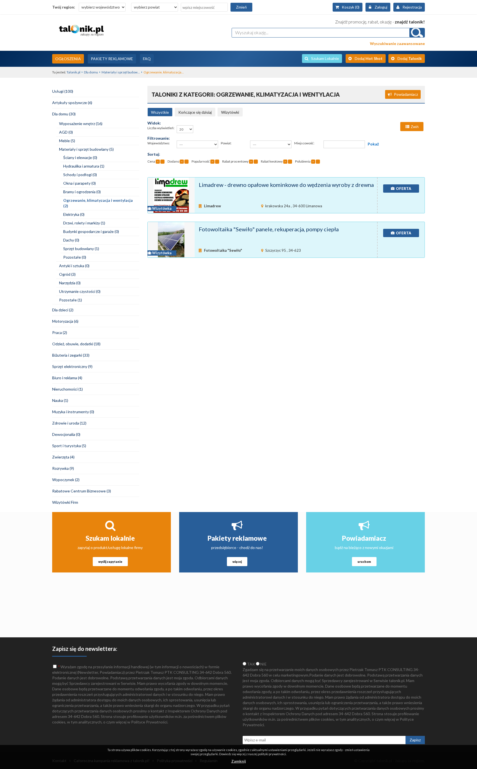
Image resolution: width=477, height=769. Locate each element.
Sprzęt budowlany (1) (81, 248)
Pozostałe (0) (74, 257)
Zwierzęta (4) (63, 457)
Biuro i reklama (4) (67, 377)
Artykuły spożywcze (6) (72, 102)
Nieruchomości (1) (67, 389)
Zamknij (238, 761)
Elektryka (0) (73, 214)
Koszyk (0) (350, 7)
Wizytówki (230, 112)
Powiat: (226, 143)
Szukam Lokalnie (325, 58)
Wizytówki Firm (65, 502)
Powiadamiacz (406, 94)
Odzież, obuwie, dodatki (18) (76, 343)
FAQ (147, 58)
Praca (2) (59, 332)
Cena (151, 161)
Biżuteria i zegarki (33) (70, 355)
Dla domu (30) (64, 114)
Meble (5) (67, 140)
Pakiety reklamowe (237, 538)
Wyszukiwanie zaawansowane (397, 43)
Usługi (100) (62, 91)
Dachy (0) (71, 240)
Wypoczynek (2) (66, 479)
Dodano (173, 161)
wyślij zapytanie (110, 561)
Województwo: (158, 143)
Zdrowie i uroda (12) (69, 423)
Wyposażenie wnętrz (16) (80, 123)
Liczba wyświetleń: (160, 128)
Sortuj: (153, 154)
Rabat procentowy (235, 161)
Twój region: (63, 7)
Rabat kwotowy (272, 161)
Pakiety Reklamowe (112, 58)
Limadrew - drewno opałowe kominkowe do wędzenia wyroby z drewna (286, 184)
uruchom (364, 561)
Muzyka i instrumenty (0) (73, 411)
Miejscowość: (304, 143)
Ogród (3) (67, 274)
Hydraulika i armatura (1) (83, 166)
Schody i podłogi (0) (80, 174)
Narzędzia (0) (70, 282)
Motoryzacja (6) (65, 321)
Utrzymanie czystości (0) (79, 291)
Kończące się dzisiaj (195, 112)
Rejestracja (412, 7)
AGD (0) (66, 132)
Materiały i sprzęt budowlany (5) (86, 149)
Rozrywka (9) (63, 468)
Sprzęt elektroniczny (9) (72, 366)
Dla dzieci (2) (62, 309)
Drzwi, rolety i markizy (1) (84, 223)
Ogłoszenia (68, 58)
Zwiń (414, 126)
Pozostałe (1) (70, 300)
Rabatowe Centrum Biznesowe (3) (81, 491)
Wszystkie (160, 112)
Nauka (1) (60, 400)
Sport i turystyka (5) (69, 445)
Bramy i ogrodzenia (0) (82, 191)
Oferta (403, 188)
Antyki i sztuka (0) (74, 265)
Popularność (201, 161)
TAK (250, 664)
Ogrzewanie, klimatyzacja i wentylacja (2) (98, 203)
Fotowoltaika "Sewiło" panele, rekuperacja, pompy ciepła (269, 229)
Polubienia (303, 161)
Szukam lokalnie (110, 538)
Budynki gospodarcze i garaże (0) (91, 231)
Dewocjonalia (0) (66, 434)
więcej (237, 561)
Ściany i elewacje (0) (80, 157)
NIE (263, 664)
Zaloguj (381, 7)
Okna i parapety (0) (79, 183)
